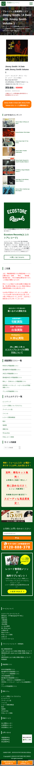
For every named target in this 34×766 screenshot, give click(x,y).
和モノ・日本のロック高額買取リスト (14, 381)
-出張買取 (4, 622)
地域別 (5, 425)
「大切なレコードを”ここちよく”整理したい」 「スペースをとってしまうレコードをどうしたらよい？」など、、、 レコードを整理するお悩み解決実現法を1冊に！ (17, 578)
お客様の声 (4, 630)
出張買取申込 (5, 739)
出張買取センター (6, 725)
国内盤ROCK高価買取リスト (10, 671)
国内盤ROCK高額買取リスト (12, 369)
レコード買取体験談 (9, 417)
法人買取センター (6, 723)
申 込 (17, 538)
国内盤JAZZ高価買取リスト (10, 678)
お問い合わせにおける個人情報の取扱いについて (16, 651)
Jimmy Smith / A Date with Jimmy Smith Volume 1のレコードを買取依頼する (17, 104)
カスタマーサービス (7, 639)
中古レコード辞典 (8, 437)
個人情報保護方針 (6, 649)
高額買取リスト (7, 664)
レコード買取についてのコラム (12, 405)
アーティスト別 (7, 409)
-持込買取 (4, 624)
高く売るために (6, 628)
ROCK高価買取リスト (8, 669)
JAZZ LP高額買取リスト (10, 373)
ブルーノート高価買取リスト (10, 673)
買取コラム (5, 691)
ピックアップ (7, 401)
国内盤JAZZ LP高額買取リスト (12, 377)
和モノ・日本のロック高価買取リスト (13, 680)
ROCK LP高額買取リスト (11, 365)
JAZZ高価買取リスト (7, 676)
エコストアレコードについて (10, 613)
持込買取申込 (5, 741)
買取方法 (5, 429)
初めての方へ (5, 632)
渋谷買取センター (6, 727)
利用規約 (4, 659)
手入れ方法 (6, 433)
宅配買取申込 (5, 737)
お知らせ (4, 636)
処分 (4, 421)
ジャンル (5, 413)
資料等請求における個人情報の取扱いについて (16, 657)
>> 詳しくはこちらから (17, 257)
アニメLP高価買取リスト (10, 391)
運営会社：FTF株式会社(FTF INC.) (12, 616)
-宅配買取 (4, 620)
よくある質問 (5, 626)
